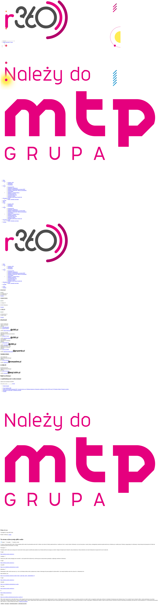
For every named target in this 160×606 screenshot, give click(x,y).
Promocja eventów (11, 196)
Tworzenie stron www (12, 194)
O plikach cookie (15, 542)
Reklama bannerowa (12, 193)
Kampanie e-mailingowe (13, 188)
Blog (4, 180)
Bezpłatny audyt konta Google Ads (15, 197)
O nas (4, 181)
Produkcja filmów (57, 389)
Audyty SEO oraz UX (49, 389)
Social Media (10, 191)
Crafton (9, 534)
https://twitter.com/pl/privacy (6, 592)
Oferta (4, 185)
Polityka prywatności (23, 601)
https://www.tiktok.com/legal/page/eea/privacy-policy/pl (11, 597)
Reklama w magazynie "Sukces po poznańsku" (17, 190)
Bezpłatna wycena (6, 198)
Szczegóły (8, 542)
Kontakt (4, 200)
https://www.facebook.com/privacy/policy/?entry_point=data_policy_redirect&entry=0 (17, 575)
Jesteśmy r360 (11, 182)
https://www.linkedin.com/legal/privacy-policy (9, 567)
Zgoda (3, 542)
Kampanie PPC (11, 187)
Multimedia (10, 183)
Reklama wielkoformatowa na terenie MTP (16, 189)
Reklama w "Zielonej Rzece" (14, 192)
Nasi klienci (10, 184)
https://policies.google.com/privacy (7, 554)
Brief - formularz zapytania (13, 199)
